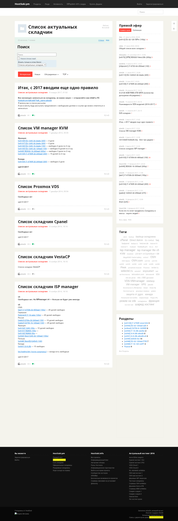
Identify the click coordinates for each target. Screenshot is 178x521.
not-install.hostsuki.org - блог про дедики (136, 139)
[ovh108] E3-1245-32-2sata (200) (32, 140)
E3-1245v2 (149, 240)
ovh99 (157, 264)
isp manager (127, 250)
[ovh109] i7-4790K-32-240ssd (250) (32, 153)
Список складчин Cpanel (42, 221)
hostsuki (133, 247)
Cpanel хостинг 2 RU (136, 462)
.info (161, 515)
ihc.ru (151, 247)
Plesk (123, 267)
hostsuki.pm (143, 246)
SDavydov (122, 55)
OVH (153, 257)
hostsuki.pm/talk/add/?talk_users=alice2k (35, 100)
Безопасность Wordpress (132, 288)
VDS (157, 274)
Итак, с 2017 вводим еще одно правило (58, 87)
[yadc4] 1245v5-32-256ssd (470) (132, 193)
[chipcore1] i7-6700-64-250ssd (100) (134, 66)
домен (153, 291)
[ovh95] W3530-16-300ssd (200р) (32, 151)
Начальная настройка (129, 297)
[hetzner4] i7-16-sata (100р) (29, 315)
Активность (58, 4)
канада (149, 294)
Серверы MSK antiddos (137, 488)
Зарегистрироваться (154, 4)
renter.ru (154, 267)
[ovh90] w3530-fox (132, 338)
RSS (107, 40)
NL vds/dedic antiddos (137, 470)
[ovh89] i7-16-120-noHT (134, 344)
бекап (145, 288)
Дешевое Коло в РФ (136, 486)
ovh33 (128, 264)
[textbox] (36, 54)
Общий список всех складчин (131, 48)
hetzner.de (144, 243)
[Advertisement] (135, 398)
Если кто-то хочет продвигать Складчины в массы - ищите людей (137, 212)
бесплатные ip (128, 291)
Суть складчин (58, 462)
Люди (47, 4)
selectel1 (138, 271)
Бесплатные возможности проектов (104, 478)
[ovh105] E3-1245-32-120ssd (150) (32, 148)
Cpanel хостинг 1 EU (136, 460)
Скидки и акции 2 (135, 494)
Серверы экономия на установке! (103, 481)
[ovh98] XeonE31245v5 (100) (30, 341)
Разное (127, 346)
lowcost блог (133, 496)
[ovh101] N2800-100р (27, 330)
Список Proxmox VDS (38, 186)
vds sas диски (131, 277)
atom (125, 237)
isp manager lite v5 (148, 250)
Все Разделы (124, 351)
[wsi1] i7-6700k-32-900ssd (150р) (32, 309)
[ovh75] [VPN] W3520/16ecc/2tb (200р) (135, 57)
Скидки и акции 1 (135, 491)
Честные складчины (136, 481)
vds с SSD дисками (145, 277)
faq (157, 240)
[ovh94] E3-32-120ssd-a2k (135, 325)
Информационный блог (99, 460)
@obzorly (94, 483)
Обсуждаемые (50, 74)
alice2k (23, 115)
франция (154, 301)
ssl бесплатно (125, 274)
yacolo (150, 284)
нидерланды (144, 297)
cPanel (124, 240)
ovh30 (121, 264)
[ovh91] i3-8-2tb (24, 346)
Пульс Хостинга (97, 465)
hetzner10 (153, 243)
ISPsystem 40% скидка (76, 4)
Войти (139, 4)
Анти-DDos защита (136, 457)
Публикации (137, 30)
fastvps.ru (134, 243)
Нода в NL (154, 297)
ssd (157, 271)
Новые (37, 74)
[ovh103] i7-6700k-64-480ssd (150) (133, 157)
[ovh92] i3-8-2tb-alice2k (134, 333)
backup (131, 237)
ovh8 (145, 264)
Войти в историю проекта (100, 470)
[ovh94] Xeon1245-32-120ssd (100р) (33, 336)
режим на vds (128, 301)
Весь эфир (123, 220)
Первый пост (58, 457)
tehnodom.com (138, 274)
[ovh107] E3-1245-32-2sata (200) (32, 143)
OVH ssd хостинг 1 (136, 473)
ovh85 (151, 264)
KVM (122, 253)
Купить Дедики (96, 4)
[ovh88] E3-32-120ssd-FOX (135, 341)
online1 (146, 257)
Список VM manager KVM (43, 128)
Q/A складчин (125, 113)
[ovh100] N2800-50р (26, 333)
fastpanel (125, 243)
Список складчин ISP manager (48, 286)
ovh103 (154, 261)
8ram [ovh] (123, 201)
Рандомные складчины (61, 468)
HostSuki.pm (22, 3)
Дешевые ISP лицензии (138, 478)
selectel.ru (127, 271)
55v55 (161, 513)
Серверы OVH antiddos (137, 483)
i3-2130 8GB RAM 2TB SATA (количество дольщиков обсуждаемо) (136, 94)
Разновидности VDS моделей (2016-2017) (137, 104)
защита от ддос (134, 294)
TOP (65, 74)
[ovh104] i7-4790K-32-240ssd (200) (32, 161)
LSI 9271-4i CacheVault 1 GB (147, 253)
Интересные (25, 74)
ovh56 (134, 264)
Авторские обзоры (98, 462)
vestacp (150, 280)
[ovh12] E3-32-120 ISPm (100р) (132, 39)
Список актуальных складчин (33, 92)
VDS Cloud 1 (133, 465)
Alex (120, 37)
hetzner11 (124, 247)
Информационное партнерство (102, 468)
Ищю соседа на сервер (61, 470)
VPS (143, 284)
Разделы (37, 4)
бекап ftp (153, 288)
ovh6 (140, 264)
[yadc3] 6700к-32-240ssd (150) (31, 320)
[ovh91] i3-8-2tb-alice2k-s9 (135, 336)
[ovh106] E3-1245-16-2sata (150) (32, 146)
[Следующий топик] (174, 28)
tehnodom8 (150, 274)
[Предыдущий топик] (174, 23)
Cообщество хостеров (99, 473)
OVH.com (137, 260)
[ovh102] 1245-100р (26, 328)
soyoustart (148, 270)
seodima (122, 63)
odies (121, 46)
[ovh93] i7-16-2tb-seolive (134, 330)
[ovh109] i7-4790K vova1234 (136, 323)
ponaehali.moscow (135, 267)
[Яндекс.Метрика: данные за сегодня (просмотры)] (22, 514)
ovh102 (147, 261)
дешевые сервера (142, 291)
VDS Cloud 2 (133, 468)
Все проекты (95, 457)
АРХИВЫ (94, 475)
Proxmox (146, 267)
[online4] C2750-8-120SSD (135, 328)
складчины (142, 301)
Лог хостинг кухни (135, 499)
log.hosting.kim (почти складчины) (32, 351)
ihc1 (156, 247)
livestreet (130, 254)
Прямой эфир (130, 25)
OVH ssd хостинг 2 (136, 475)
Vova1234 (122, 164)
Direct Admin (136, 240)
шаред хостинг (144, 304)
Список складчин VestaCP (44, 256)
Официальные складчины (62, 465)
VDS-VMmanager (134, 281)
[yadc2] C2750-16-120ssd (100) (31, 322)
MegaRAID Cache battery (132, 257)
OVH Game (126, 261)
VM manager (132, 284)
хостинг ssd (129, 304)
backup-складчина (146, 236)
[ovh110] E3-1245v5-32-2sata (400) (134, 75)
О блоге (101, 40)
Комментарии (125, 30)
